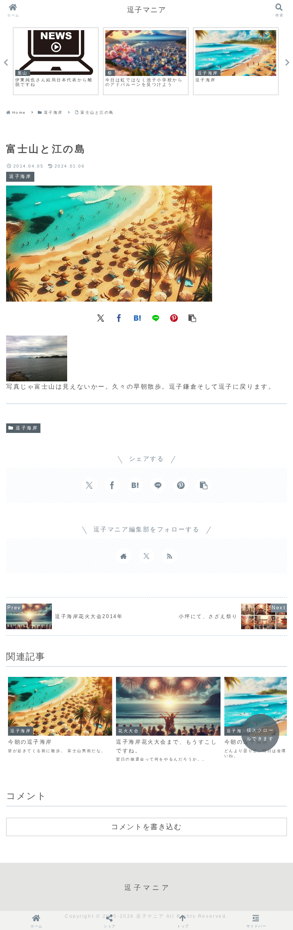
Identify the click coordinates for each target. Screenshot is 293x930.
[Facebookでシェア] (119, 317)
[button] (192, 317)
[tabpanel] (55, 61)
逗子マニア (146, 9)
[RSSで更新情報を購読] (169, 555)
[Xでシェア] (101, 317)
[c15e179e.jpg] (36, 375)
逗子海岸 (27, 428)
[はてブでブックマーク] (137, 317)
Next (287, 62)
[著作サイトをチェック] (123, 555)
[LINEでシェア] (156, 317)
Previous (6, 62)
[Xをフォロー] (146, 555)
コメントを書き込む (146, 826)
